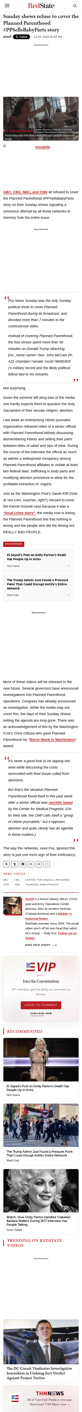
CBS (17, 879)
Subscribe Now (41, 1013)
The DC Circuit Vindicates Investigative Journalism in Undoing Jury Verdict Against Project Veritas (39, 1373)
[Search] (75, 5)
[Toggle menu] (7, 5)
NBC (18, 884)
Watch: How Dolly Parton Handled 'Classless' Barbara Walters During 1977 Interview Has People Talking (39, 1220)
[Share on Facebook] (23, 864)
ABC (6, 879)
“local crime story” (19, 513)
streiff (7, 37)
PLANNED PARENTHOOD (42, 884)
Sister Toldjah (14, 1229)
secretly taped (61, 803)
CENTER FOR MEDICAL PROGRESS (47, 879)
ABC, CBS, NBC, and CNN (25, 192)
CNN (6, 884)
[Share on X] (6, 864)
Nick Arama (13, 1095)
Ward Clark (13, 1160)
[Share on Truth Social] (14, 864)
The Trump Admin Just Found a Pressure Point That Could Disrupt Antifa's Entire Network (39, 1153)
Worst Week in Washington (52, 740)
